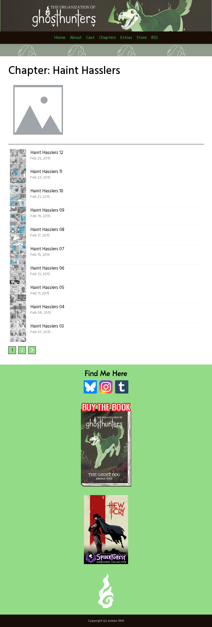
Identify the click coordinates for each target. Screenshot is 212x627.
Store (142, 37)
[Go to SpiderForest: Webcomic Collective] (106, 558)
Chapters (107, 37)
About (76, 37)
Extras (126, 37)
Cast (90, 37)
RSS (154, 37)
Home (59, 37)
